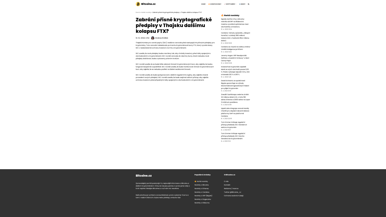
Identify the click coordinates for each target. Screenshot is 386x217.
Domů (203, 4)
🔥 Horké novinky (214, 4)
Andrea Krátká (161, 38)
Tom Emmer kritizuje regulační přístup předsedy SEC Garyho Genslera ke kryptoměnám (233, 136)
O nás (226, 181)
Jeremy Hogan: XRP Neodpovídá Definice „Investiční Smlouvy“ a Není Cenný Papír (235, 58)
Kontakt (227, 185)
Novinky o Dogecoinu (203, 199)
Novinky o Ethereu (202, 188)
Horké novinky (146, 12)
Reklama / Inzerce (231, 188)
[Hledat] (248, 4)
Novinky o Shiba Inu (202, 203)
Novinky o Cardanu (202, 192)
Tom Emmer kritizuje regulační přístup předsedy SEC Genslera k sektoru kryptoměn (234, 124)
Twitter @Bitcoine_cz (232, 192)
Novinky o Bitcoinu (202, 185)
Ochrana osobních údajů (233, 195)
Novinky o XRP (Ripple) (203, 195)
